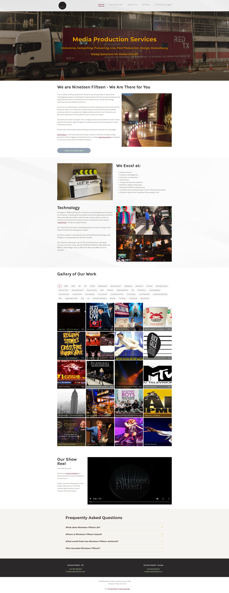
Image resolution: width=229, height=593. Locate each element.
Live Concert (102, 294)
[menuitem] (101, 4)
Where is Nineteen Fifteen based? (84, 534)
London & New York (160, 294)
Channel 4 (139, 286)
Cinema (149, 286)
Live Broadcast (154, 290)
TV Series (122, 298)
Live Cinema (77, 294)
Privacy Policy (113, 589)
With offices (61, 135)
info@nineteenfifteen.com (75, 572)
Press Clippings (124, 589)
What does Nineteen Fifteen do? (83, 527)
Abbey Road (103, 286)
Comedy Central (161, 286)
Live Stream (131, 294)
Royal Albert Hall (71, 298)
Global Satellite (122, 290)
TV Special (133, 298)
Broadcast (128, 286)
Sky (82, 298)
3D (85, 286)
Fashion (110, 290)
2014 (73, 286)
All (60, 286)
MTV (60, 298)
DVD (102, 290)
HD (133, 290)
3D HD (92, 286)
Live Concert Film (117, 294)
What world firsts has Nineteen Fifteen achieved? (92, 541)
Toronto (112, 298)
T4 (88, 298)
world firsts (62, 222)
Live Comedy (89, 294)
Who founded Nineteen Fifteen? (83, 548)
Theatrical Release (99, 298)
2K (80, 286)
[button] (71, 317)
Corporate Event (77, 290)
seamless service (104, 137)
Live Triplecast (144, 294)
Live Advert (142, 290)
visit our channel (72, 473)
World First (145, 298)
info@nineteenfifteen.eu (153, 572)
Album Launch (116, 286)
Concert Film (63, 290)
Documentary (92, 290)
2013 (66, 286)
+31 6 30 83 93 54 (153, 569)
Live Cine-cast (64, 294)
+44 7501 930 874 (75, 569)
